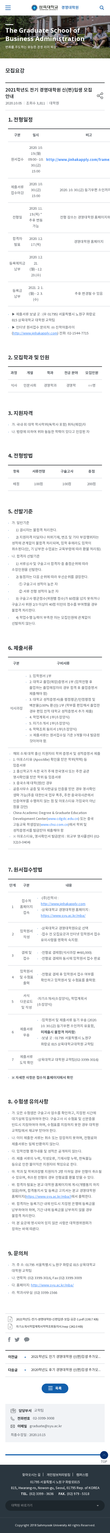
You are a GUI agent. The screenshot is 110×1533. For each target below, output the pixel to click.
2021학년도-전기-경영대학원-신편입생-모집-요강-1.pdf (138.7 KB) (57, 1319)
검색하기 (101, 8)
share (100, 95)
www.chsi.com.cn (54, 825)
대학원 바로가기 (22, 1505)
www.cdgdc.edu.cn (63, 819)
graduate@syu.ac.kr (46, 1426)
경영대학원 (70, 7)
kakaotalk (26, 1339)
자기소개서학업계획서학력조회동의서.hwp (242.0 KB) (49, 1326)
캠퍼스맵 (82, 1475)
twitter (17, 1339)
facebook (9, 1339)
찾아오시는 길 (31, 1475)
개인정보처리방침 (58, 1475)
